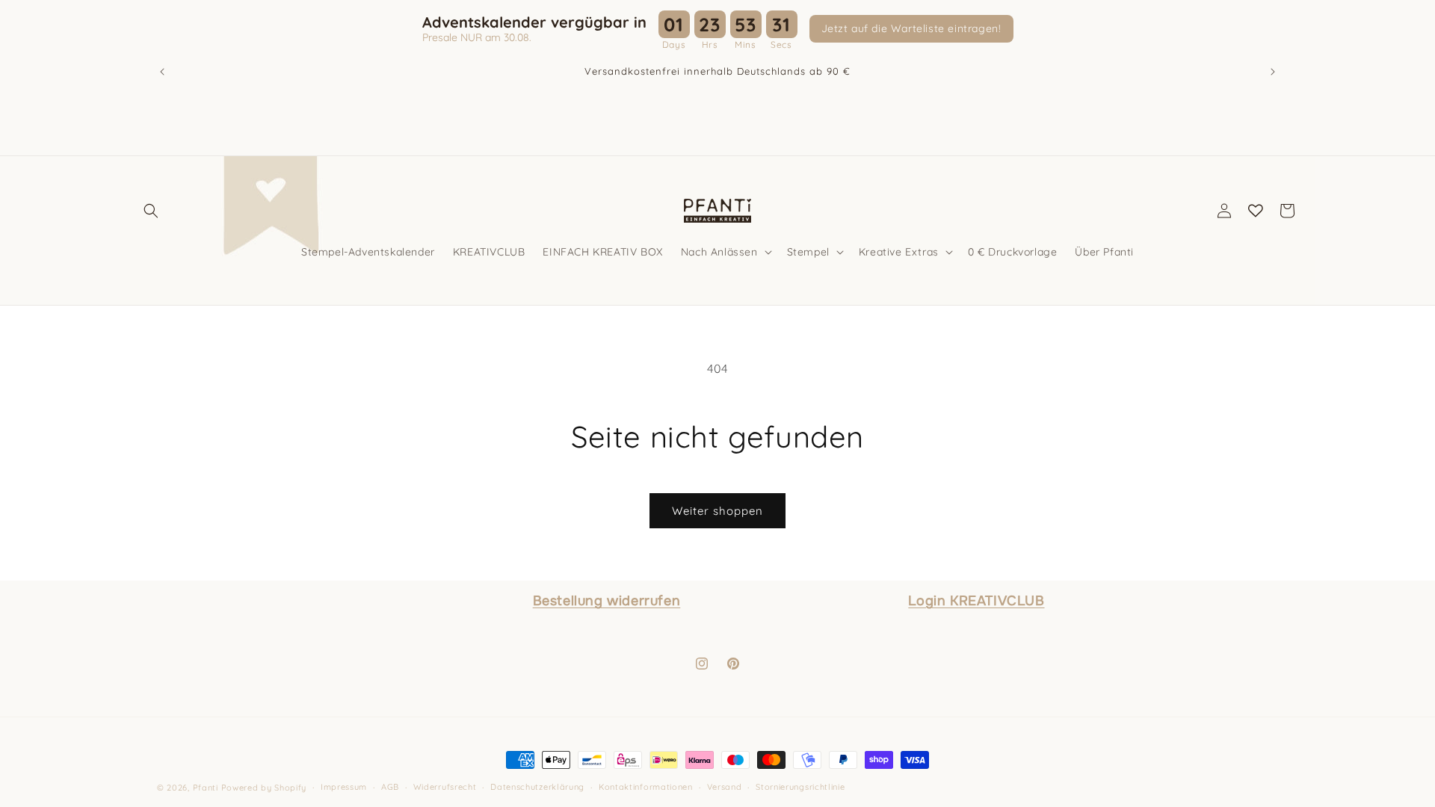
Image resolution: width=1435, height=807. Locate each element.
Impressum (344, 787)
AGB (390, 787)
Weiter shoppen (717, 511)
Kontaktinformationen (646, 787)
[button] (151, 210)
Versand (724, 787)
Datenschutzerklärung (537, 787)
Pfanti (205, 787)
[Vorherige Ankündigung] (162, 72)
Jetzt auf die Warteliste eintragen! (911, 28)
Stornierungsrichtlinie (800, 787)
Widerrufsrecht (445, 787)
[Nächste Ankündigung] (1272, 72)
